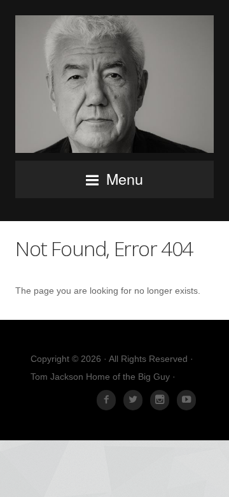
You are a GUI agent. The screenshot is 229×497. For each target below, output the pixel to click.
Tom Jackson (114, 84)
